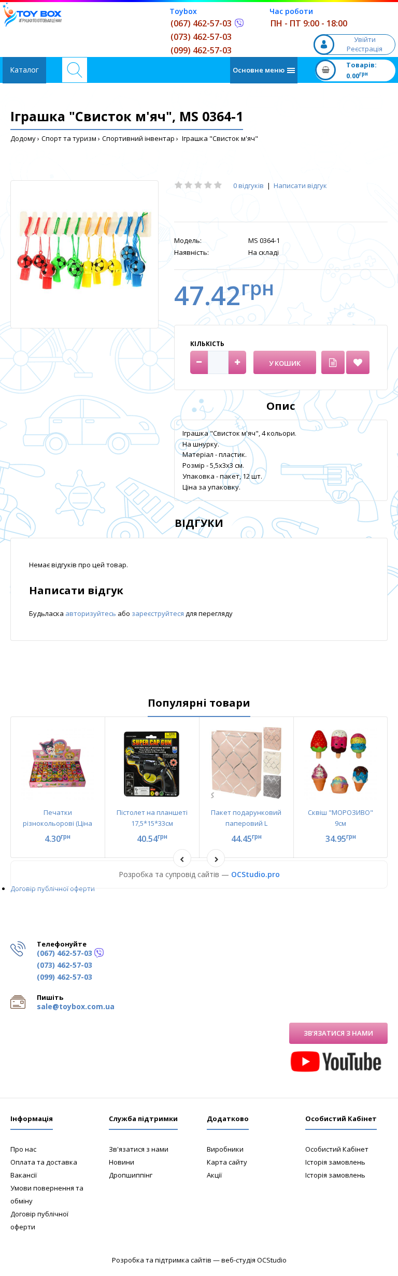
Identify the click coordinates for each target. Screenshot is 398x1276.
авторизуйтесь (91, 613)
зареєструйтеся (159, 613)
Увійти (365, 39)
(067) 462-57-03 (201, 23)
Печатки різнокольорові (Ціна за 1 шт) (57, 823)
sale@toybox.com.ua (76, 1006)
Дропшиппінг (130, 1175)
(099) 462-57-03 (201, 50)
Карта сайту (227, 1162)
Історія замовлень (335, 1162)
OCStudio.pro (255, 874)
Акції (214, 1175)
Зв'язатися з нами (338, 1033)
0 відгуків (248, 185)
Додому (23, 138)
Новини (121, 1162)
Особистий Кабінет (336, 1149)
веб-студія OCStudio (254, 1260)
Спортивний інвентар (138, 138)
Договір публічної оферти (52, 888)
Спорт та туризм (68, 138)
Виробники (225, 1149)
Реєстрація (364, 48)
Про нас (23, 1149)
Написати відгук (300, 185)
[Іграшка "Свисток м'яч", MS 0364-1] (84, 254)
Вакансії (23, 1175)
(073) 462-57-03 (201, 36)
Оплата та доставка (43, 1162)
